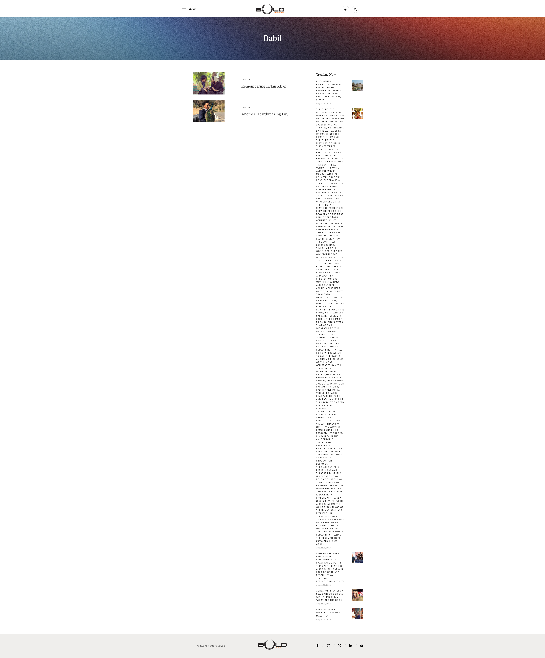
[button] (189, 9)
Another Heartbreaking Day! (265, 114)
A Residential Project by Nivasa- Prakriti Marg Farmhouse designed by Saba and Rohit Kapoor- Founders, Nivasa (329, 90)
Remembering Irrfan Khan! (264, 87)
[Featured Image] (209, 83)
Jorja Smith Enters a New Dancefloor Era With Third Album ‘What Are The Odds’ (330, 595)
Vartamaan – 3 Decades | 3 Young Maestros (328, 612)
